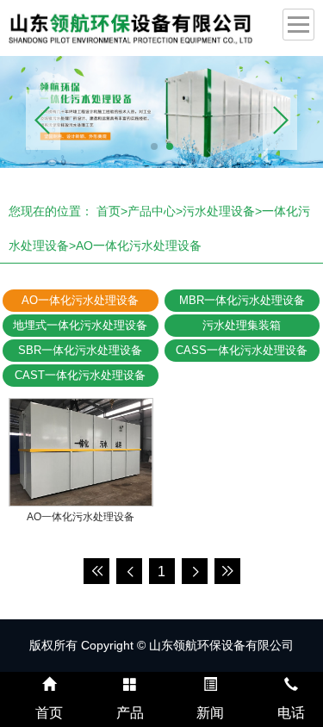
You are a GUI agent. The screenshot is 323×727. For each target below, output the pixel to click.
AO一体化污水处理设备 (139, 245)
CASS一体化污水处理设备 (241, 350)
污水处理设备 (219, 211)
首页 (108, 211)
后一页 (195, 571)
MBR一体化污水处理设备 (242, 300)
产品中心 (151, 211)
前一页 (129, 571)
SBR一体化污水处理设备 (80, 350)
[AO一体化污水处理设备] (81, 452)
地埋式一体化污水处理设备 (80, 325)
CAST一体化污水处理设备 (80, 375)
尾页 (227, 571)
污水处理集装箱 (241, 325)
